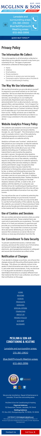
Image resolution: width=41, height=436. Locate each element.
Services (20, 305)
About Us (20, 315)
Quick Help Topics (20, 38)
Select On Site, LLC (27, 417)
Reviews (20, 295)
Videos (20, 299)
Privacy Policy (20, 318)
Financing (20, 311)
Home (20, 292)
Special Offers (20, 308)
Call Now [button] (29, 432)
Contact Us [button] (11, 432)
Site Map (20, 321)
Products (20, 302)
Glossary (20, 324)
